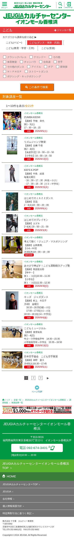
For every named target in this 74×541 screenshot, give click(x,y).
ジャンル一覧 (64, 30)
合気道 (47, 61)
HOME (11, 476)
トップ (7, 400)
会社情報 (7, 498)
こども (7, 30)
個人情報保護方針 (12, 506)
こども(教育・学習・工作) (20, 48)
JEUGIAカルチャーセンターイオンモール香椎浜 (45, 400)
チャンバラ (30, 61)
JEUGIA (7, 491)
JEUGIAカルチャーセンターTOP (20, 484)
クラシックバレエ (17, 57)
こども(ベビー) (14, 42)
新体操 (63, 66)
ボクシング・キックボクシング (24, 76)
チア (50, 66)
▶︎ (48, 378)
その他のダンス (15, 66)
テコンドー (40, 57)
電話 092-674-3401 (33, 448)
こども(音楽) (48, 48)
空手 (60, 61)
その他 (56, 57)
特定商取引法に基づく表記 (17, 513)
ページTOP (37, 392)
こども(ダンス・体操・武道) (44, 42)
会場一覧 (17, 400)
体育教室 (12, 61)
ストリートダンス (38, 71)
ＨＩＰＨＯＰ (14, 71)
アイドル (36, 66)
